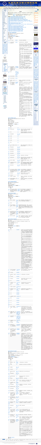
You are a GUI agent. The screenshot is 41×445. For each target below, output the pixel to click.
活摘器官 (4, 12)
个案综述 (5, 96)
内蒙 (3, 45)
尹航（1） (9, 384)
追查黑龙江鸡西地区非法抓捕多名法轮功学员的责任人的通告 (18, 16)
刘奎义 (9, 378)
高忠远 (9, 275)
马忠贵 (9, 72)
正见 (34, 439)
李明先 (9, 289)
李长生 (9, 277)
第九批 (37, 121)
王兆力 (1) (9, 42)
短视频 (30, 7)
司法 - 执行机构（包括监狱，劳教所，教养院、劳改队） (19, 317)
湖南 (6, 49)
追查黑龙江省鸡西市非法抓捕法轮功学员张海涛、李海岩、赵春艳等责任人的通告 (18, 19)
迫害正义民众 (4, 39)
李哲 (9, 414)
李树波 (9, 140)
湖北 (5, 49)
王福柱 (9, 138)
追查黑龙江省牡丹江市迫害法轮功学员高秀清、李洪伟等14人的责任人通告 (17, 27)
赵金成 (9, 333)
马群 (9, 390)
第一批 (37, 124)
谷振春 (9, 203)
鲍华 (9, 80)
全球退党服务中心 (21, 440)
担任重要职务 (12, 437)
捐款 (36, 48)
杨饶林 (9, 305)
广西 (6, 47)
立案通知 (19, 7)
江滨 (9, 296)
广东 (5, 47)
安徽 (5, 46)
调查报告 (6, 7)
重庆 (5, 44)
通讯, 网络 (4, 36)
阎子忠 (9, 200)
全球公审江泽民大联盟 (16, 439)
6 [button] (37, 29)
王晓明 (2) (9, 160)
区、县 (19, 185)
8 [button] (3, 60)
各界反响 (5, 100)
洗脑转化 (4, 32)
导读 (5, 66)
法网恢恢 (7, 439)
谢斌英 (9, 294)
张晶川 (9, 209)
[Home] (4, 3)
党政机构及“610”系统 (4, 22)
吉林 (5, 45)
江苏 (5, 47)
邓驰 (9, 127)
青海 (37, 75)
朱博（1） (9, 76)
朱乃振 (9, 205)
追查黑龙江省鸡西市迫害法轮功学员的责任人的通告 (14, 23)
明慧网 (12, 439)
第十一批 (35, 120)
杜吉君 (9, 67)
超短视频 (32, 7)
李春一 (9, 323)
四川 (6, 45)
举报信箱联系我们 (5, 87)
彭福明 (9, 406)
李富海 (9, 367)
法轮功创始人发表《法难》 (36, 18)
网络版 (4, 67)
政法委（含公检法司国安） (5, 28)
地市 (19, 36)
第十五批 (35, 117)
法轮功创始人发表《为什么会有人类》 (36, 20)
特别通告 (5, 97)
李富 (9, 371)
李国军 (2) (9, 408)
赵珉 (9, 311)
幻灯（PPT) (5, 8)
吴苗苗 (9, 78)
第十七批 (35, 115)
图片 (7, 8)
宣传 (3, 34)
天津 (3, 44)
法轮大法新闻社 (9, 439)
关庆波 (9, 287)
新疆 (3, 47)
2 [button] (3, 77)
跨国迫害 (4, 13)
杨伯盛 (9, 162)
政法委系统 (16, 66)
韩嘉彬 (9, 281)
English (18, 8)
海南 (3, 49)
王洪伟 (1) (9, 376)
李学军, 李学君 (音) (9, 402)
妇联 (3, 27)
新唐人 (6, 440)
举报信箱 (5, 108)
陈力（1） (9, 155)
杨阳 (9, 292)
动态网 (14, 440)
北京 (36, 56)
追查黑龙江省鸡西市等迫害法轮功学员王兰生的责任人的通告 (15, 22)
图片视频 (5, 95)
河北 (3, 48)
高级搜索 (36, 11)
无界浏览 (16, 440)
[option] (4, 57)
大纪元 (8, 440)
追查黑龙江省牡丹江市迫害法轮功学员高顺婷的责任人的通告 (15, 28)
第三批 (35, 108)
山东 (6, 46)
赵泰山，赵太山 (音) (9, 167)
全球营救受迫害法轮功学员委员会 (22, 439)
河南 (5, 48)
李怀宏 (9, 279)
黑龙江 (4, 51)
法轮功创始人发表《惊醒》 (36, 16)
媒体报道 (4, 33)
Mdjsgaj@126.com (13, 356)
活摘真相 (5, 106)
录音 (26, 7)
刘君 (9, 399)
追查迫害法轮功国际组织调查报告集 (5, 70)
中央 (34, 56)
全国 (3, 52)
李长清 (9, 316)
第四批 (35, 123)
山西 (3, 47)
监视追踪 (21, 7)
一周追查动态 (5, 107)
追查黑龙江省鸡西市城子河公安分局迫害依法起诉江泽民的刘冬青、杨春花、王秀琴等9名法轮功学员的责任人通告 (20, 24)
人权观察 (33, 439)
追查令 (16, 7)
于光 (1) (9, 291)
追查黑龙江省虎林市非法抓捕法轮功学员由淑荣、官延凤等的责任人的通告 (17, 18)
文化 (3, 35)
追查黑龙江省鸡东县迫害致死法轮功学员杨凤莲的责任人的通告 (15, 29)
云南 (6, 44)
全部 (3, 53)
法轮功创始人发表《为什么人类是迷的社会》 (36, 13)
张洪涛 (9, 147)
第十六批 (35, 116)
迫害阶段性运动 (5, 15)
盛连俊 (9, 136)
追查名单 (24, 7)
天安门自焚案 (4, 11)
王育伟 (9, 325)
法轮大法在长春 (11, 440)
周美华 (9, 145)
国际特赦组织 (27, 439)
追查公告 (12, 7)
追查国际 (5, 105)
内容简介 (35, 112)
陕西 (36, 75)
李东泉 (9, 300)
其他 (6, 52)
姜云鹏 (9, 153)
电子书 (13, 8)
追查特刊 (5, 99)
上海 (37, 56)
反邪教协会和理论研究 (5, 24)
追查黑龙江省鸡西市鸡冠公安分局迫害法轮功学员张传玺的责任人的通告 (16, 17)
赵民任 (9, 387)
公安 (13, 14)
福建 (5, 50)
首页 (4, 7)
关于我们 (15, 8)
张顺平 (9, 173)
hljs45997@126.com (12, 35)
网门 (18, 440)
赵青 (9, 320)
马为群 (9, 157)
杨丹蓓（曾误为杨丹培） (9, 411)
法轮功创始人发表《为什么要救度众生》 (36, 22)
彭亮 (9, 388)
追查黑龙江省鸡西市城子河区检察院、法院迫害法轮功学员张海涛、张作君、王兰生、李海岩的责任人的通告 (20, 21)
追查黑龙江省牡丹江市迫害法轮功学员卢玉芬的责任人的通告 (15, 30)
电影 (34, 7)
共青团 (3, 26)
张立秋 (9, 369)
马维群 (9, 129)
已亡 (19, 270)
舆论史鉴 (5, 101)
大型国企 (4, 25)
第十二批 (35, 119)
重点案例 (5, 98)
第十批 (35, 121)
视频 (28, 7)
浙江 (6, 48)
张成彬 (9, 303)
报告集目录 (10, 8)
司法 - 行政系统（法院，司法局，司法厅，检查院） (17, 73)
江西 (6, 47)
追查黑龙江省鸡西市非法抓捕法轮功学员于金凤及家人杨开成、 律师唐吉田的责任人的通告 (19, 20)
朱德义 (9, 40)
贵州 (6, 50)
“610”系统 (18, 162)
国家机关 (14, 15)
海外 (5, 52)
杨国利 (9, 273)
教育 (3, 37)
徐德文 (9, 179)
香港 (5, 51)
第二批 (37, 108)
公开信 (14, 7)
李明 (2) (9, 283)
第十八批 (35, 114)
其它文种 (4, 40)
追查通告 (9, 7)
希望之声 (37, 439)
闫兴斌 (9, 134)
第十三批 (35, 118)
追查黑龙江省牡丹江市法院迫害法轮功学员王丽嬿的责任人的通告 (16, 25)
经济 (3, 38)
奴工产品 (4, 31)
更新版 (4, 65)
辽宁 (37, 63)
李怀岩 (9, 298)
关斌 (9, 149)
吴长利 (9, 285)
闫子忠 (9, 216)
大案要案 (4, 14)
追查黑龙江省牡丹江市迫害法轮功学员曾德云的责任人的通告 (15, 26)
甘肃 (3, 50)
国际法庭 (30, 439)
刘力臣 (9, 151)
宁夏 (3, 46)
